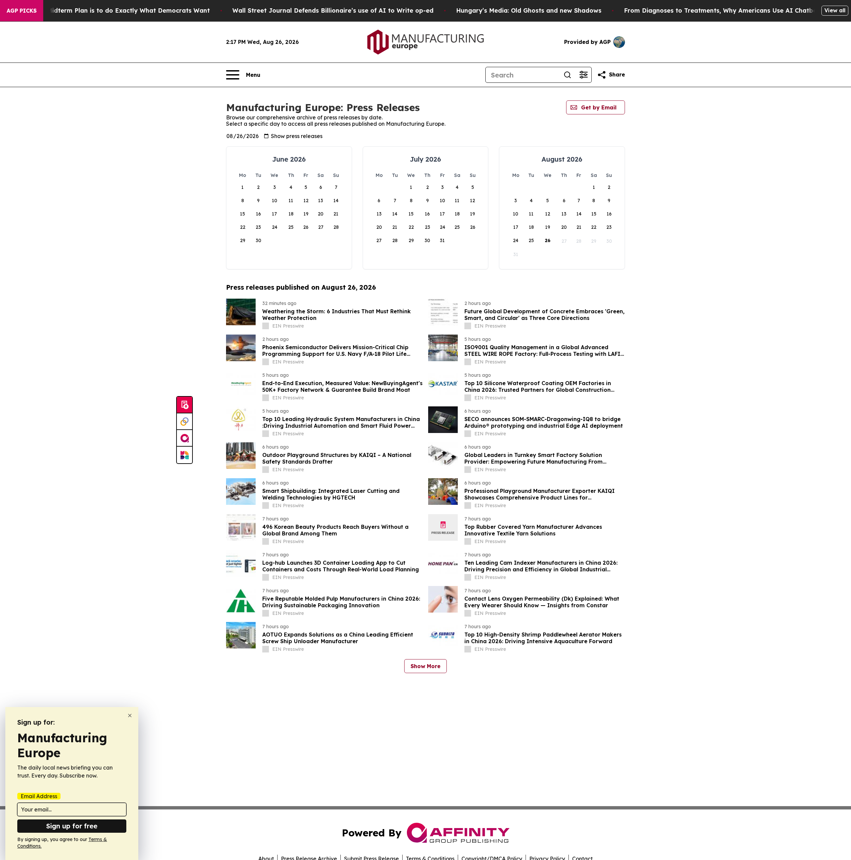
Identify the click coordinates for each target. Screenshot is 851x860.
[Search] (567, 74)
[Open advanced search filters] (583, 74)
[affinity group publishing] (184, 438)
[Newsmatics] (184, 455)
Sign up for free (71, 826)
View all (834, 10)
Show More (425, 666)
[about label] (265, 326)
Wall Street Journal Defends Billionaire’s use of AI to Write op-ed (332, 10)
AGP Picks (22, 10)
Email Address (39, 796)
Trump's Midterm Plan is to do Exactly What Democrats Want (115, 10)
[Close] (130, 715)
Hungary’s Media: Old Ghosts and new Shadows (528, 10)
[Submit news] (184, 405)
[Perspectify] (184, 421)
